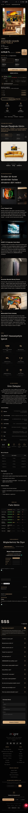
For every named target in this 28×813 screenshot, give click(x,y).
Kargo (20, 805)
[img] (4, 587)
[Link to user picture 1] (4, 607)
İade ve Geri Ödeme (14, 774)
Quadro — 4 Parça (7, 758)
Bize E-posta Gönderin (8, 799)
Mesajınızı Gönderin (14, 722)
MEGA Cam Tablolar (7, 753)
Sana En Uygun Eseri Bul (14, 99)
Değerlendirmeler (8, 546)
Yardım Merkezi (14, 777)
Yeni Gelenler (7, 764)
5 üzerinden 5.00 (17, 554)
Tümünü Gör (24, 623)
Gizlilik (8, 805)
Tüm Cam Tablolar (7, 749)
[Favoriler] (16, 2)
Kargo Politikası (14, 772)
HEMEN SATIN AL (14, 73)
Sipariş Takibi (14, 770)
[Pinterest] (14, 743)
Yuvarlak (7, 760)
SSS (21, 751)
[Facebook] (10, 743)
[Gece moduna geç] (26, 137)
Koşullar (12, 805)
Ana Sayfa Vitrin (7, 4)
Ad (3, 702)
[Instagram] (7, 743)
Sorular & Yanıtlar (20, 546)
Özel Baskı (7, 762)
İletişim (20, 753)
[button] (8, 558)
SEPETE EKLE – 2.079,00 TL (18, 69)
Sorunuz (4, 712)
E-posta (4, 707)
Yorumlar (21, 755)
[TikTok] (17, 743)
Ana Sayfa (2, 4)
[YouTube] (20, 743)
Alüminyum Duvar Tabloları (7, 751)
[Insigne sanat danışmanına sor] (26, 805)
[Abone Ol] (20, 786)
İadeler (16, 805)
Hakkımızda (20, 749)
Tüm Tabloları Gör (20, 762)
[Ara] (18, 2)
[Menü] (26, 2)
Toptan (20, 758)
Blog (21, 760)
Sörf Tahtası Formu (7, 755)
